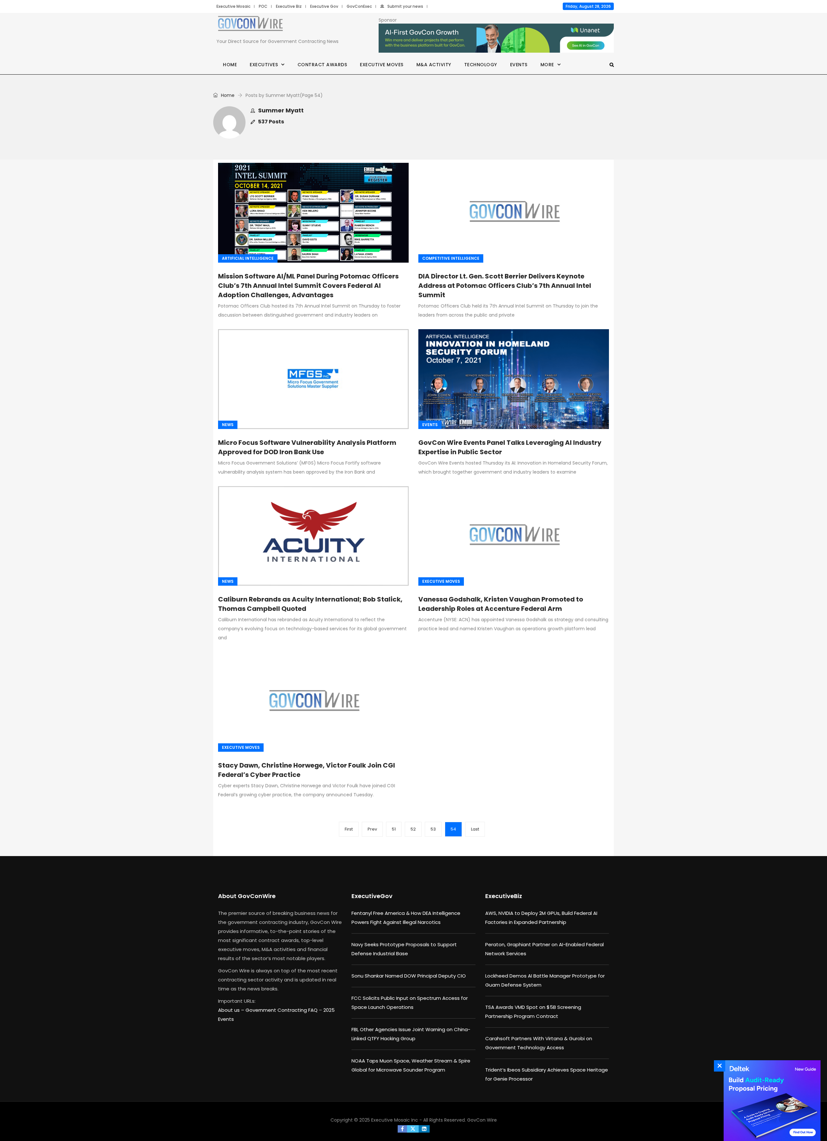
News (228, 424)
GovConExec (359, 6)
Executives (264, 64)
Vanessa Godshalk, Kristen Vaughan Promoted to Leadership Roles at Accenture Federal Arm (500, 604)
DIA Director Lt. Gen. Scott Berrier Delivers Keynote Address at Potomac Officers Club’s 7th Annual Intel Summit (504, 285)
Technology (480, 64)
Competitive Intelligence (450, 258)
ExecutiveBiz (503, 896)
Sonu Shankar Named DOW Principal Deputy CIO (408, 975)
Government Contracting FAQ (282, 1010)
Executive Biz (289, 6)
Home (230, 64)
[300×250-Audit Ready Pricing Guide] (770, 1100)
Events (519, 64)
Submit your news (405, 6)
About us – (232, 1010)
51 (394, 829)
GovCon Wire (482, 1120)
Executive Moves (381, 64)
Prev (372, 829)
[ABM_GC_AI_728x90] (496, 38)
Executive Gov (324, 6)
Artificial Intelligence (248, 258)
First (349, 829)
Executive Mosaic (233, 6)
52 (413, 829)
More (547, 64)
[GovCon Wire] (250, 25)
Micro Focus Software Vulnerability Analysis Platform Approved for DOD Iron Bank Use (307, 447)
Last (475, 829)
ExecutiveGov (372, 896)
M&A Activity (433, 64)
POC (263, 6)
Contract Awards (322, 64)
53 (433, 829)
